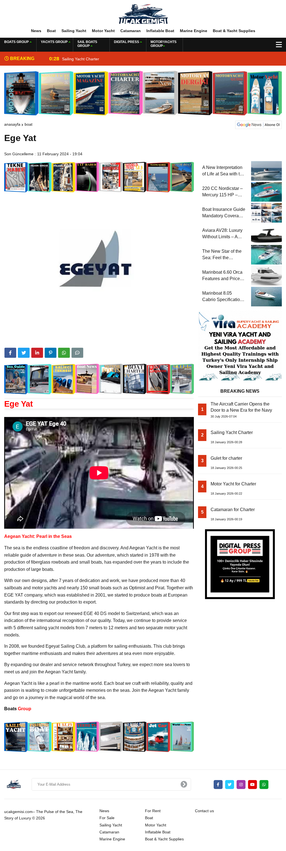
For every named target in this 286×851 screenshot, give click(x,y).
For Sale (107, 818)
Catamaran (130, 30)
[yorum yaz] (77, 352)
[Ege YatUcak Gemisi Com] (143, 13)
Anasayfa (12, 124)
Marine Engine (193, 30)
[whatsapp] (263, 784)
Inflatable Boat (160, 30)
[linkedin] (37, 352)
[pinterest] (50, 352)
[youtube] (252, 784)
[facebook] (10, 352)
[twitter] (24, 352)
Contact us (204, 811)
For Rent (153, 811)
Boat (51, 30)
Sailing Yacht (73, 30)
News (36, 30)
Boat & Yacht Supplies (234, 30)
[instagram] (241, 784)
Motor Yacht (103, 30)
